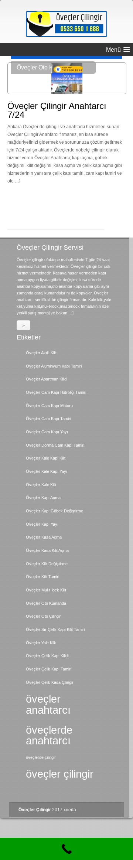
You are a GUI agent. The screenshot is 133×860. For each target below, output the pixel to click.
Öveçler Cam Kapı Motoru (49, 405)
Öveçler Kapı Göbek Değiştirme (54, 511)
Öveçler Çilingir (34, 809)
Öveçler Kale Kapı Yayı (46, 471)
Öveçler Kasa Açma (44, 537)
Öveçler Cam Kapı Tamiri (48, 418)
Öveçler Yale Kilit (41, 643)
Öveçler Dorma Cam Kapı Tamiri (55, 445)
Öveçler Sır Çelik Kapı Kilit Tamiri (55, 629)
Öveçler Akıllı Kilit (41, 353)
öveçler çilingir (59, 774)
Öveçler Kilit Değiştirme (47, 564)
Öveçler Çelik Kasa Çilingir (50, 682)
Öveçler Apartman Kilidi (46, 379)
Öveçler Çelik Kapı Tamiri (48, 669)
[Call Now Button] (66, 849)
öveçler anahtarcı (48, 704)
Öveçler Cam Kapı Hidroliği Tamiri (56, 392)
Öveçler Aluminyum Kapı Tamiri (54, 366)
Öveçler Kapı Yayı (42, 524)
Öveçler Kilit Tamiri (42, 576)
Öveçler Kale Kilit (41, 484)
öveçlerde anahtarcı (49, 735)
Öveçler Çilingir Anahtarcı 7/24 (56, 110)
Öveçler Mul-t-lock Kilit (46, 590)
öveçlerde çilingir (41, 757)
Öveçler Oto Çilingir (43, 616)
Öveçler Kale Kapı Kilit (45, 458)
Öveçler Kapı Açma (43, 497)
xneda (70, 809)
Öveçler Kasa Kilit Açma (47, 550)
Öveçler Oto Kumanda (46, 603)
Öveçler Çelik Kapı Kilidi (47, 655)
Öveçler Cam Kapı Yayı (47, 432)
